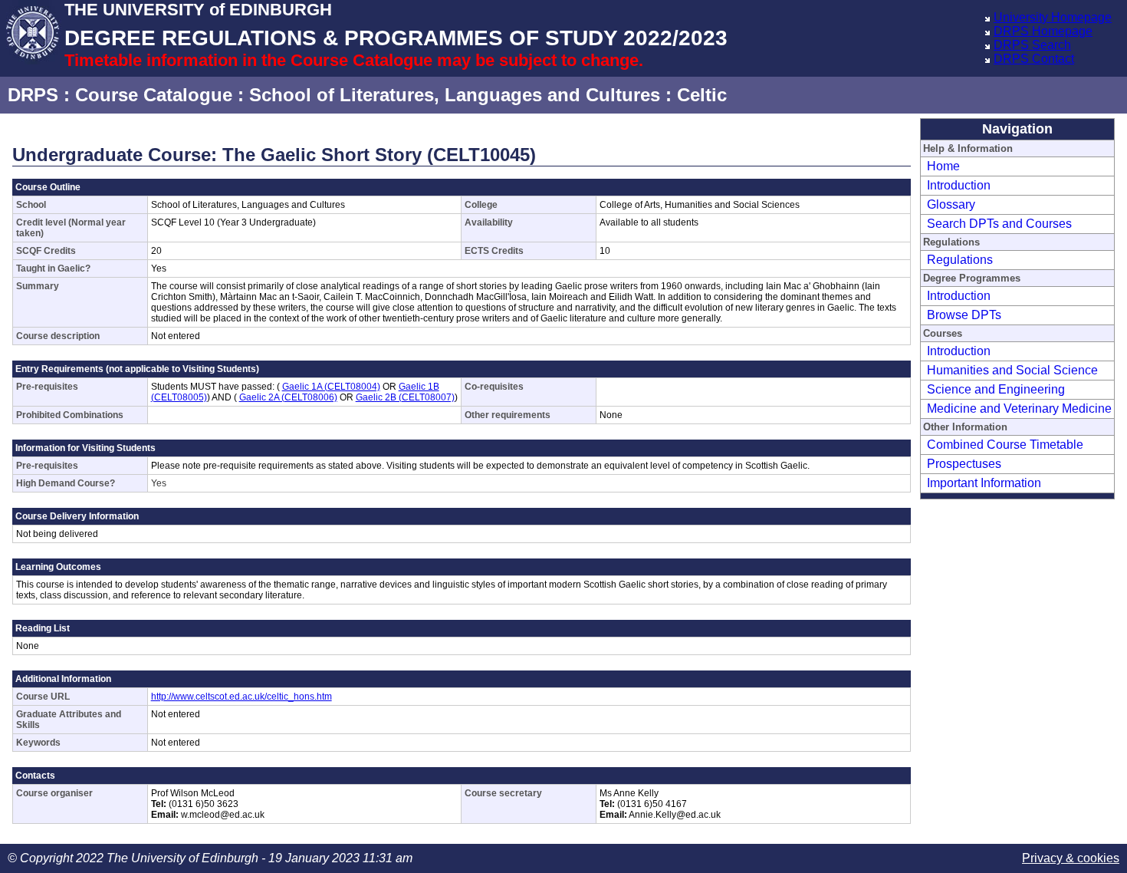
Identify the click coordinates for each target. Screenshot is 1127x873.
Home (943, 166)
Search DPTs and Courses (999, 223)
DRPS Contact (1034, 58)
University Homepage (1053, 17)
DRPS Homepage (1043, 31)
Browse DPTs (964, 314)
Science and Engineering (996, 389)
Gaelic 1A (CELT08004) (331, 386)
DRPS (33, 94)
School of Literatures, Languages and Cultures (454, 94)
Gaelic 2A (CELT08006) (288, 397)
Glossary (951, 204)
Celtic (702, 94)
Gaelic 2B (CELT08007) (405, 397)
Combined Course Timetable (1005, 444)
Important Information (984, 482)
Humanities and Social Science (1012, 370)
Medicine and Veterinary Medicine (1019, 408)
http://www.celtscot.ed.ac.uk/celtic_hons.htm (241, 696)
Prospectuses (964, 463)
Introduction (959, 185)
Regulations (960, 259)
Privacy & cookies (1070, 858)
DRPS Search (1032, 44)
